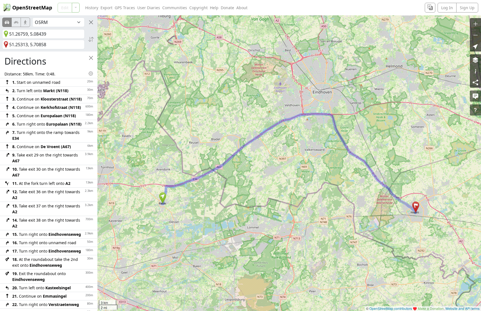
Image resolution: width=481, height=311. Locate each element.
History (91, 7)
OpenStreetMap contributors (390, 308)
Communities (174, 7)
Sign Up (467, 7)
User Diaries (148, 7)
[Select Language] (430, 8)
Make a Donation (431, 308)
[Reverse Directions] (91, 39)
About (241, 7)
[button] (162, 198)
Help (214, 7)
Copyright (198, 7)
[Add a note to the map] (475, 96)
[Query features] (475, 110)
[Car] (7, 22)
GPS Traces (125, 7)
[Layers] (475, 59)
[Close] (91, 22)
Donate (227, 7)
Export (106, 7)
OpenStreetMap (32, 7)
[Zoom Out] (475, 34)
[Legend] (475, 71)
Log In (447, 7)
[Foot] (25, 22)
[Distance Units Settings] (90, 73)
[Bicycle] (16, 22)
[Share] (475, 82)
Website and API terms (462, 308)
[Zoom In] (475, 23)
